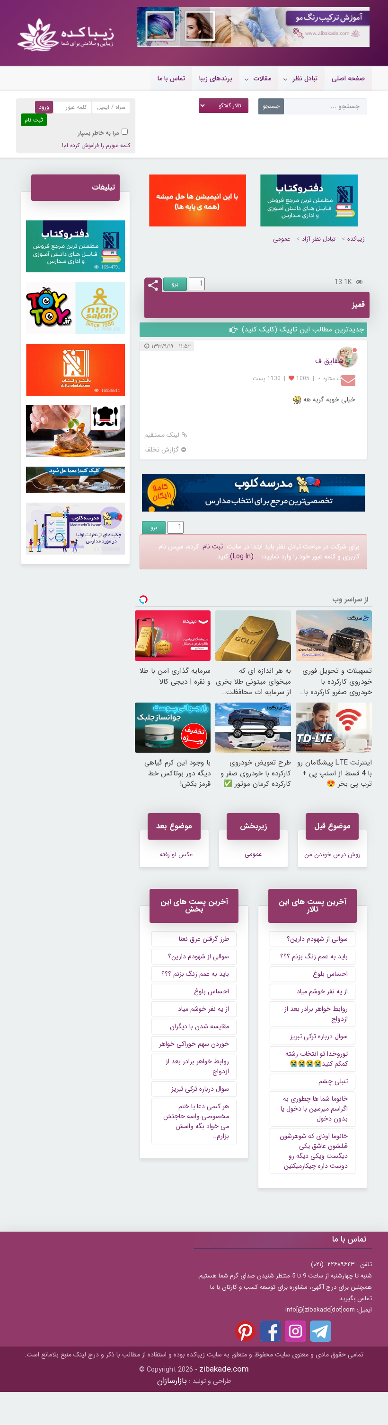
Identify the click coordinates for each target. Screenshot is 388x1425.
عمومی (281, 239)
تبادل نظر (304, 78)
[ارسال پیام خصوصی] (349, 379)
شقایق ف (329, 361)
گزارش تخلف (161, 450)
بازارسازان (172, 1380)
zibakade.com (224, 1369)
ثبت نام (213, 546)
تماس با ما (171, 78)
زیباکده (356, 239)
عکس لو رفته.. (174, 855)
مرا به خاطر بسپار (98, 133)
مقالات (262, 78)
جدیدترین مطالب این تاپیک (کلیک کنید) (301, 329)
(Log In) (242, 556)
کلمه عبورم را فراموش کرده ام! (96, 145)
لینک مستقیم (161, 435)
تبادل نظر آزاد (318, 239)
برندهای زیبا (215, 78)
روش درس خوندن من (332, 855)
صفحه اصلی (348, 78)
